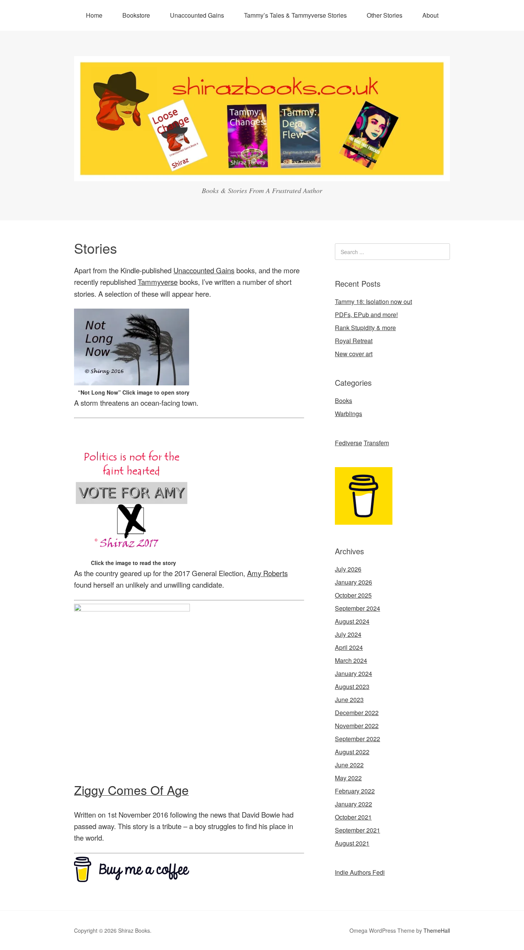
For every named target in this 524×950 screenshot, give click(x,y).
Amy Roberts (267, 573)
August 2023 (352, 686)
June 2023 (349, 699)
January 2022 (353, 804)
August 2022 (352, 751)
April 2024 (349, 647)
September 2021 (357, 830)
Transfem (376, 442)
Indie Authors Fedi (360, 872)
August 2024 (352, 621)
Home (94, 15)
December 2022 (357, 712)
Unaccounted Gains (197, 15)
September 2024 (357, 608)
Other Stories (384, 15)
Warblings (348, 413)
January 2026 (353, 582)
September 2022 (357, 738)
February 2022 (355, 790)
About (430, 15)
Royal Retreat (353, 340)
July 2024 (348, 634)
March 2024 (351, 660)
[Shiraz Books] (262, 174)
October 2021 (353, 817)
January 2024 (353, 673)
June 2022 (349, 764)
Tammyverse (158, 282)
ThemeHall (436, 930)
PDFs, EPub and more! (366, 314)
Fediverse (348, 442)
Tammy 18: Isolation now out (373, 301)
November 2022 (357, 725)
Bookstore (136, 15)
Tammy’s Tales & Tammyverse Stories (295, 15)
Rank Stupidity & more (365, 327)
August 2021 (352, 843)
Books (343, 400)
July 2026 (348, 569)
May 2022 (348, 777)
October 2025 (353, 595)
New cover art (353, 353)
